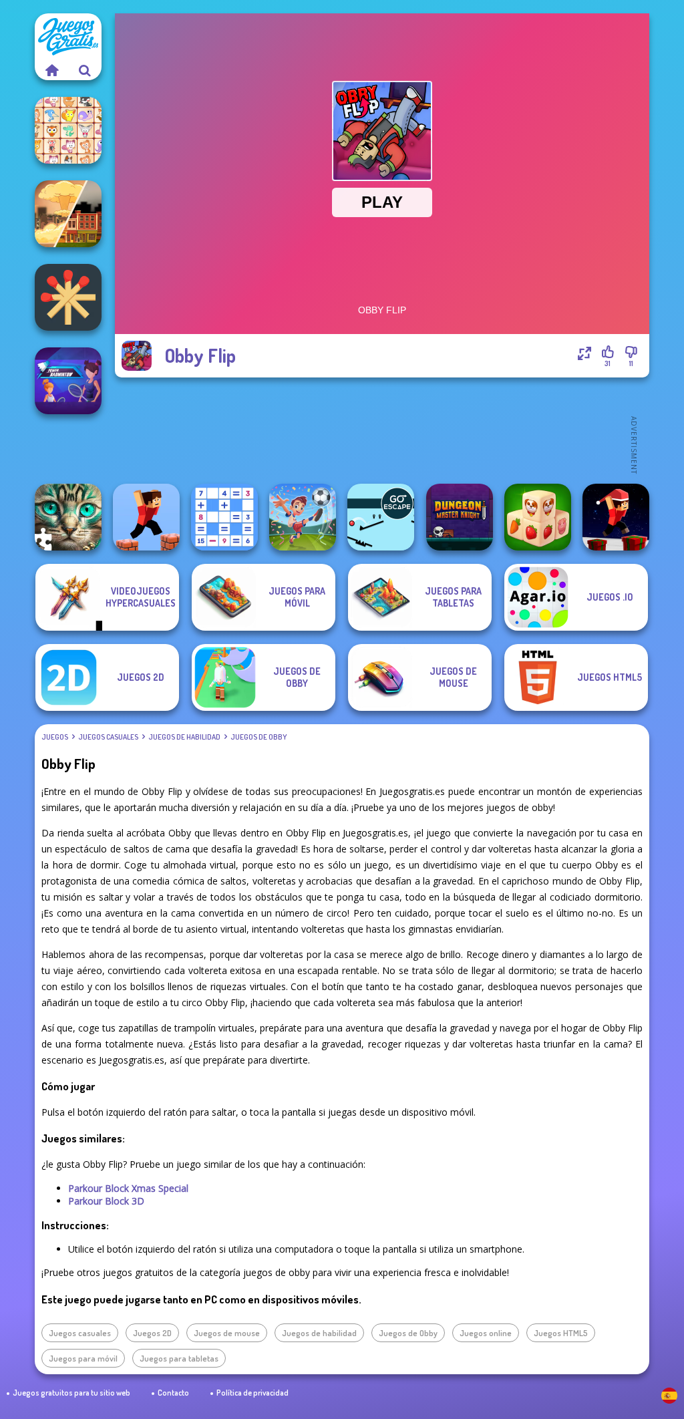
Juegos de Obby (258, 737)
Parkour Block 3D (106, 1201)
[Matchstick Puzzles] (68, 297)
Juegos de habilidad (184, 737)
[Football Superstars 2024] (302, 517)
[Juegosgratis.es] (51, 70)
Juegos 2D (152, 1332)
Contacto (173, 1393)
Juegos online (486, 1332)
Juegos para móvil (83, 1358)
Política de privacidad (252, 1393)
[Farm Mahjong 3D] (537, 517)
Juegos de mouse (227, 1332)
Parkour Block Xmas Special (128, 1188)
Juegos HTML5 (561, 1332)
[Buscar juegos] (85, 70)
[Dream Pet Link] (68, 130)
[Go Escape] (380, 517)
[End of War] (68, 213)
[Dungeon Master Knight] (459, 517)
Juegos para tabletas (179, 1358)
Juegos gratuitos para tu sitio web (71, 1393)
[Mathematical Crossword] (224, 517)
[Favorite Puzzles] (68, 517)
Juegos (54, 737)
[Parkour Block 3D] (146, 517)
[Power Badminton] (68, 380)
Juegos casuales (108, 737)
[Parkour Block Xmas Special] (615, 517)
